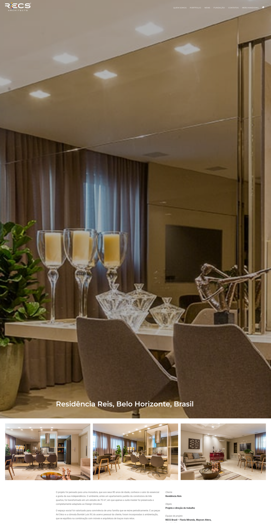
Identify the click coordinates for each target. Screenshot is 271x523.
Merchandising (250, 8)
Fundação (219, 8)
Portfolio (195, 8)
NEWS (207, 8)
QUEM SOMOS (179, 8)
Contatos (233, 8)
